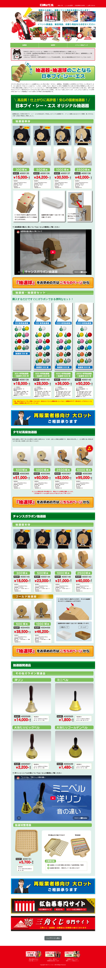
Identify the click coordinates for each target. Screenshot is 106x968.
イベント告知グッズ (81, 45)
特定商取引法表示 (80, 5)
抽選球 (53, 45)
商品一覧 (60, 5)
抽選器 (24, 45)
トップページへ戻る (53, 938)
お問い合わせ (91, 5)
